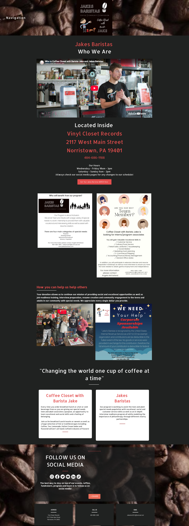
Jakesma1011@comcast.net (135, 515)
